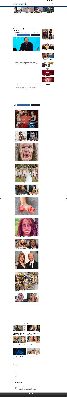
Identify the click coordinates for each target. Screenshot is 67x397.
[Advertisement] (33, 20)
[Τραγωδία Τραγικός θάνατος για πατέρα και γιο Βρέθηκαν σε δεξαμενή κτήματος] (49, 9)
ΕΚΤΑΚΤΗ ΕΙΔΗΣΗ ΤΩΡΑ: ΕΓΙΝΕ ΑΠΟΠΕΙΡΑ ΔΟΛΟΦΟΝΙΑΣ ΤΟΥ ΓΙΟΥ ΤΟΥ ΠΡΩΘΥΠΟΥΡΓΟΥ (47, 84)
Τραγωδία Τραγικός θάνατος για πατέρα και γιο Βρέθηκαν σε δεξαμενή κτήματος (48, 13)
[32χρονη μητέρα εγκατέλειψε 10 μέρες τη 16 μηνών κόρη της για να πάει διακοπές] (39, 9)
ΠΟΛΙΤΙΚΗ (17, 6)
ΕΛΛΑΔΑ (20, 6)
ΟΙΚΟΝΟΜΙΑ (23, 6)
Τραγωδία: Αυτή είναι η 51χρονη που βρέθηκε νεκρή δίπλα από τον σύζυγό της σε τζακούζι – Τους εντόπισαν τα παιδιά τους (18, 13)
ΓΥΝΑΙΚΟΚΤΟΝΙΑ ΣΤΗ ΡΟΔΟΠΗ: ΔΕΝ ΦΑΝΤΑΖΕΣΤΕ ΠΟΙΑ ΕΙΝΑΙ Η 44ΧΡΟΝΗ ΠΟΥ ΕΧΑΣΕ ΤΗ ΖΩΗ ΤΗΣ (19, 334)
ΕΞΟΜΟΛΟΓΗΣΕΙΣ (40, 6)
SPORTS (29, 6)
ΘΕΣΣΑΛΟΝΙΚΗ (35, 6)
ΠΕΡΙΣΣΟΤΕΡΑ (44, 6)
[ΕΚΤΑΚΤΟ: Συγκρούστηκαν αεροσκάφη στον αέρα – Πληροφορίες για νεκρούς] (48, 72)
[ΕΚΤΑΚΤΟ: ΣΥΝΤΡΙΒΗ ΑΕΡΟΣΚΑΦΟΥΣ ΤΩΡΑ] (28, 9)
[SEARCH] (53, 6)
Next (53, 11)
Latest (52, 4)
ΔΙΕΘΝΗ (26, 6)
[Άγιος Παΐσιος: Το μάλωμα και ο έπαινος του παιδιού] (48, 64)
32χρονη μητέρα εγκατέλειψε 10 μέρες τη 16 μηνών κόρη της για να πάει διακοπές (38, 13)
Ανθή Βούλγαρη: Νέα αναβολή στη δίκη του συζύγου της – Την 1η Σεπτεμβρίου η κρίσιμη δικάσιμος (33, 334)
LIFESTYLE (32, 6)
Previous (13, 11)
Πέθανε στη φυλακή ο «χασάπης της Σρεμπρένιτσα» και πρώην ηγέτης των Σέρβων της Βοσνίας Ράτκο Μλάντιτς (19, 345)
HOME (14, 6)
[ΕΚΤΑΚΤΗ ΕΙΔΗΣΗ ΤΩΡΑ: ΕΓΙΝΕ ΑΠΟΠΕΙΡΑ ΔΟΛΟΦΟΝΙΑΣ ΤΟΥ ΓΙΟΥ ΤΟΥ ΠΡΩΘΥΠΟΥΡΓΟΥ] (48, 79)
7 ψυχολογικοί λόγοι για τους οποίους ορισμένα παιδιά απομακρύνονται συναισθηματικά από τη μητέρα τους (33, 357)
